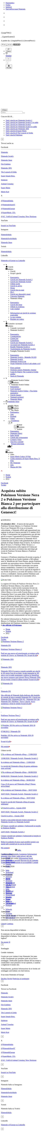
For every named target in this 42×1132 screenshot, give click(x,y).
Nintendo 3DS (6, 168)
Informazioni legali (26, 858)
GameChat (14, 338)
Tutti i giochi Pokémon (14, 135)
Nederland (9, 872)
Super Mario (5, 188)
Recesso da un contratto (29, 860)
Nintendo (4, 152)
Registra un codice (17, 319)
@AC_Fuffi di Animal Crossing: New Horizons (18, 217)
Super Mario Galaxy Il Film (20, 457)
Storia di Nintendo (17, 376)
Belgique (9, 881)
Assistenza (23, 854)
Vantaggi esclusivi (17, 397)
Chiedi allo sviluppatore (19, 438)
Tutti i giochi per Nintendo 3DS (17, 129)
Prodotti (13, 416)
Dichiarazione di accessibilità (21, 862)
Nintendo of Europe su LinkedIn (13, 261)
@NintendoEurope (8, 209)
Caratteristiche (15, 336)
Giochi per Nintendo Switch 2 (21, 280)
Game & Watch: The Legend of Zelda (24, 372)
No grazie (5, 942)
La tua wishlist (15, 317)
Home (8, 475)
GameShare (14, 341)
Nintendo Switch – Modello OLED (23, 357)
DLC (12, 292)
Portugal (9, 905)
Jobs (12, 465)
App (12, 414)
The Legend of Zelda (9, 172)
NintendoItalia (6, 235)
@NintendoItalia (7, 201)
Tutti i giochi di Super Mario (16, 131)
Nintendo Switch (7, 156)
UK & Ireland (11, 903)
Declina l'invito (6, 979)
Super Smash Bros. (8, 176)
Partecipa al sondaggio (21, 979)
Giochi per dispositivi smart (20, 294)
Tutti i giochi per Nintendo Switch (18, 125)
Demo (12, 288)
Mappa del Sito (15, 467)
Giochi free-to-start (17, 290)
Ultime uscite (15, 284)
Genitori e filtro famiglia (10, 854)
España (8, 864)
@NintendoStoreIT (8, 205)
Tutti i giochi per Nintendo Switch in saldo (21, 127)
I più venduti (15, 309)
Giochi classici (15, 395)
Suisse (8, 899)
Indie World (14, 435)
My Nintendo (15, 463)
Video (12, 418)
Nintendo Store (6, 160)
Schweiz (9, 877)
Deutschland (10, 895)
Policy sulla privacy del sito (22, 856)
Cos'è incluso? (15, 389)
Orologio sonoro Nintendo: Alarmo (23, 370)
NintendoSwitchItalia (9, 239)
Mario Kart (5, 192)
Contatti (35, 862)
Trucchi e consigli (16, 442)
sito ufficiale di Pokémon (12, 625)
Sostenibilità (5, 862)
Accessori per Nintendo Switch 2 (22, 345)
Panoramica (10, 3)
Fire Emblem (5, 164)
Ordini (8, 5)
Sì (9, 942)
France (8, 887)
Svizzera (9, 913)
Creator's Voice (15, 440)
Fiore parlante (15, 368)
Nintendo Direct (16, 433)
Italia (7, 870)
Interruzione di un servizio (10, 860)
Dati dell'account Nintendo (15, 9)
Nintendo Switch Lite (18, 361)
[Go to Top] (21, 471)
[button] (23, 267)
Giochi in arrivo (16, 286)
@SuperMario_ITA (8, 213)
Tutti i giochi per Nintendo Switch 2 (19, 120)
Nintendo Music (16, 399)
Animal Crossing (7, 184)
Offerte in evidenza (17, 307)
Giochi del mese (16, 305)
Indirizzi (9, 7)
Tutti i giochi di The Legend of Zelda (19, 133)
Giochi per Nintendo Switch (20, 282)
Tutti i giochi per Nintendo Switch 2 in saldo (22, 122)
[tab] (21, 850)
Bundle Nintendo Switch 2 (20, 347)
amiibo (12, 374)
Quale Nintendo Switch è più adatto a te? (25, 364)
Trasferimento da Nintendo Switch (23, 349)
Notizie (8, 477)
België (8, 879)
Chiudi (3, 924)
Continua (9, 924)
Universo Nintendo (17, 296)
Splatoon (4, 180)
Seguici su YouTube (8, 226)
